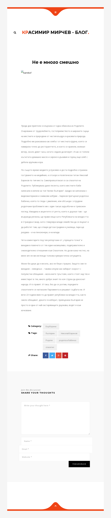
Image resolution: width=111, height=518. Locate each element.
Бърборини (51, 326)
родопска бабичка (67, 340)
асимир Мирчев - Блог (55, 32)
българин (50, 333)
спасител (50, 347)
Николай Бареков (69, 333)
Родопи (49, 340)
